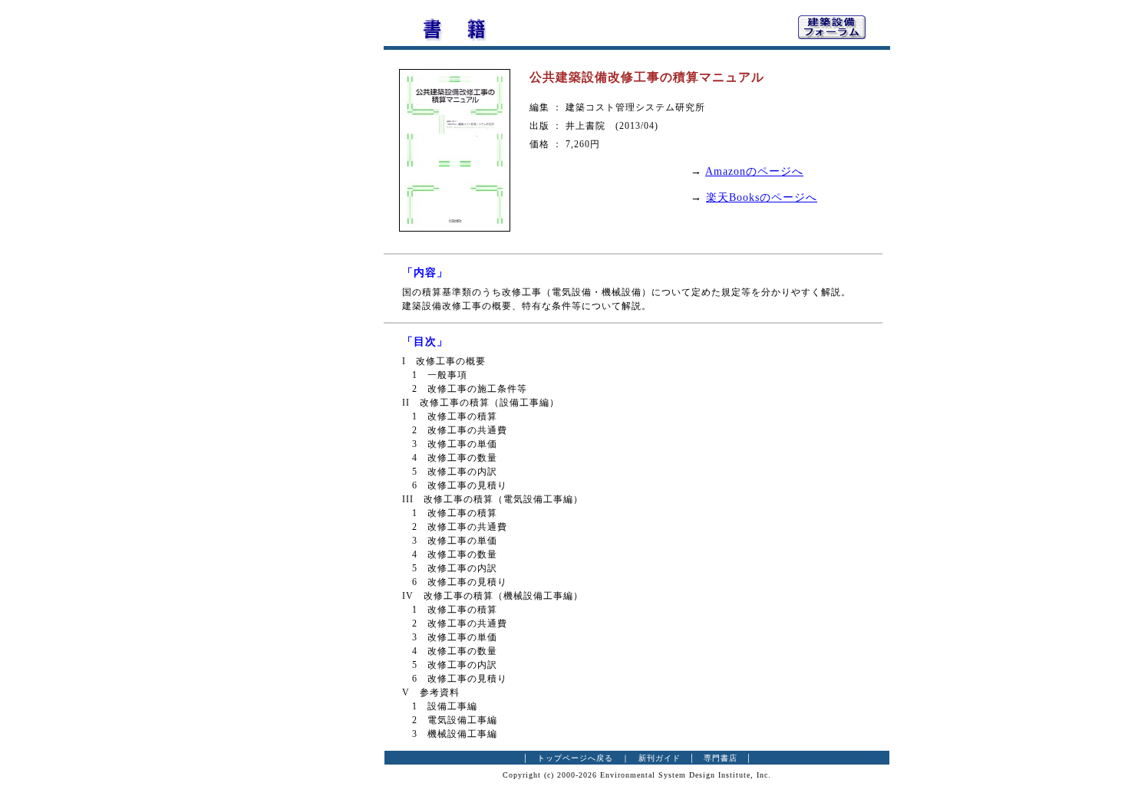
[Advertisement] (299, 242)
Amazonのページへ (754, 171)
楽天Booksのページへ (761, 197)
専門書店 (720, 758)
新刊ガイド (659, 758)
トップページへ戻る (575, 758)
